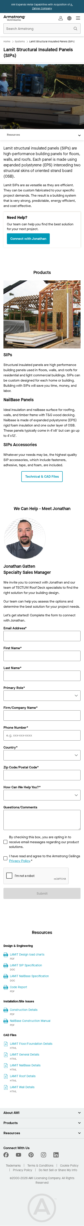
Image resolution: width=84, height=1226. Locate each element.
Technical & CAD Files (42, 476)
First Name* (12, 648)
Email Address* (15, 628)
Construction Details (23, 1010)
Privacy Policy (19, 861)
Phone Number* (15, 728)
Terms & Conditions (40, 1166)
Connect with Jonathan (28, 238)
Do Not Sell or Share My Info (58, 1170)
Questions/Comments (20, 807)
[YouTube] (18, 1155)
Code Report (18, 987)
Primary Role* (14, 688)
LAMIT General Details (24, 1055)
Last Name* (12, 668)
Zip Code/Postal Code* (21, 768)
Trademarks (13, 1166)
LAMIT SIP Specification (26, 965)
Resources (13, 135)
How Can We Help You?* (22, 787)
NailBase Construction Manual (30, 1021)
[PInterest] (31, 1155)
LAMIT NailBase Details (25, 1065)
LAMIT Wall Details (22, 1087)
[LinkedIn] (56, 1155)
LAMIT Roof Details (23, 1076)
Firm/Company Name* (20, 708)
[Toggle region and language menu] (69, 18)
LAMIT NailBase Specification (29, 976)
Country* (10, 748)
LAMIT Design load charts (27, 954)
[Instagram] (43, 1155)
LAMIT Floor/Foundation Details (31, 1044)
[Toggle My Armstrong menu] (60, 18)
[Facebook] (6, 1155)
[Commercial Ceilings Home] (14, 18)
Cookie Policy (69, 1166)
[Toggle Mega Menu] (78, 18)
